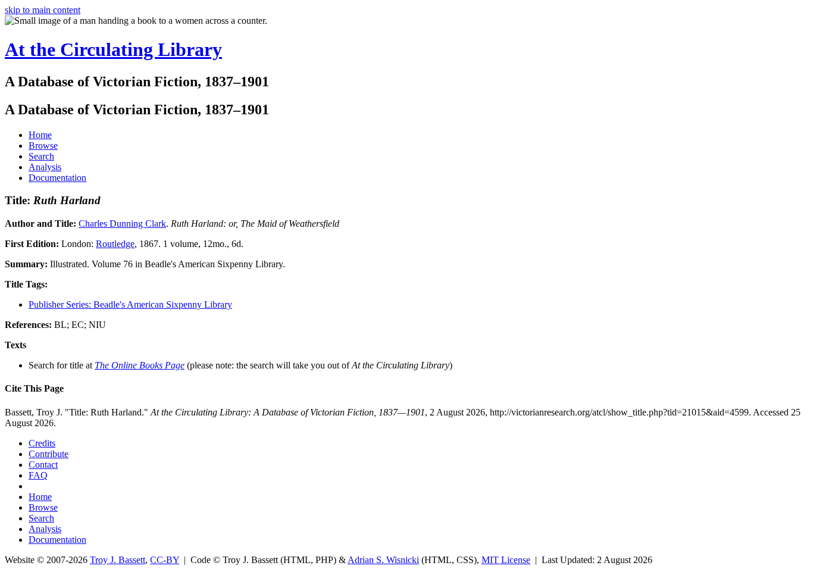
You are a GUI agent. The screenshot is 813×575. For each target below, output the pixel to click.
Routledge (115, 244)
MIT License (505, 560)
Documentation (57, 178)
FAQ (38, 475)
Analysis (45, 167)
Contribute (48, 454)
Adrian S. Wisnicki (383, 560)
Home (40, 135)
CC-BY (164, 560)
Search (41, 156)
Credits (42, 443)
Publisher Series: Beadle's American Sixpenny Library (130, 304)
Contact (43, 465)
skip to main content (42, 10)
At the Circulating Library (113, 49)
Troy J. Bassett (117, 560)
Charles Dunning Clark (122, 223)
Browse (43, 145)
